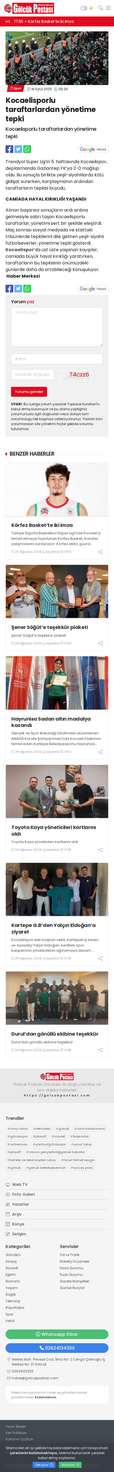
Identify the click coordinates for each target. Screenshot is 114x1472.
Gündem (13, 1254)
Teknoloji (13, 1301)
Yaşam (12, 1287)
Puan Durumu (71, 1274)
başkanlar (79, 1136)
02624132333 (22, 1371)
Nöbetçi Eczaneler (74, 1261)
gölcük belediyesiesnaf (45, 1167)
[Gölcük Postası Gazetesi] (27, 8)
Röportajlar (15, 1307)
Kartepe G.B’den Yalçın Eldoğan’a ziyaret (53, 928)
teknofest (42, 1128)
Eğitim (11, 1274)
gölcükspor (17, 1136)
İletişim (18, 1234)
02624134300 (60, 1348)
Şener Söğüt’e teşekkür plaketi (49, 627)
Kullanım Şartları (19, 1439)
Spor (17, 88)
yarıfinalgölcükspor (49, 1144)
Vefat (10, 1320)
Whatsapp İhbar (60, 1334)
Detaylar (42, 1465)
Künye (17, 1224)
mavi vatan (17, 1128)
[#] (57, 1076)
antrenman (17, 1144)
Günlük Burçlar (72, 1287)
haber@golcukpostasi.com (35, 1378)
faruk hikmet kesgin (78, 1160)
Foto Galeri (23, 1194)
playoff (39, 1136)
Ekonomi (13, 1281)
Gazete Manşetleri (74, 1281)
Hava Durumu (71, 1268)
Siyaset (12, 1268)
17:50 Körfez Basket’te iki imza (44, 21)
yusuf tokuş (81, 1144)
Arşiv (16, 1214)
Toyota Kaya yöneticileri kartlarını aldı (53, 830)
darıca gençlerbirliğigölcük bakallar (55, 1152)
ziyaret (58, 1136)
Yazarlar (20, 1204)
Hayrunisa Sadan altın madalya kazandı (51, 722)
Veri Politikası (16, 1432)
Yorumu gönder (29, 391)
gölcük (62, 1128)
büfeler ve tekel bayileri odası (31, 1160)
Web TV (19, 1184)
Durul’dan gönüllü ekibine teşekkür (54, 1034)
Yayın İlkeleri (16, 1426)
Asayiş (11, 1261)
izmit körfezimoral (89, 1128)
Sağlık (11, 1294)
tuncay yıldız (82, 1167)
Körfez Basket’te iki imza (42, 525)
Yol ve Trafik (69, 1254)
